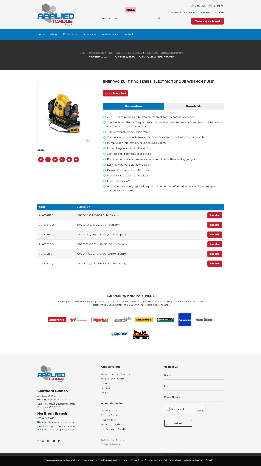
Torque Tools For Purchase (115, 374)
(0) (218, 6)
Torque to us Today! (207, 21)
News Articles (109, 34)
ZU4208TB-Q (46, 225)
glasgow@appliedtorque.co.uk (57, 422)
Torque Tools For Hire (113, 378)
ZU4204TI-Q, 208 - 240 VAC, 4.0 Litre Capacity (101, 254)
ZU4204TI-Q (46, 254)
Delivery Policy (109, 410)
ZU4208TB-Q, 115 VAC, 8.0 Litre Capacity (98, 225)
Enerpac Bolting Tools (125, 53)
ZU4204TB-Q (46, 215)
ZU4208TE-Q (46, 244)
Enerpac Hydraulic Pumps (165, 53)
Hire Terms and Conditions (115, 429)
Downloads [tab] (193, 106)
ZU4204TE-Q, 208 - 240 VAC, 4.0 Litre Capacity (102, 234)
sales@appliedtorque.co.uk (55, 399)
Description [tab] (133, 106)
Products (68, 34)
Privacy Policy (108, 420)
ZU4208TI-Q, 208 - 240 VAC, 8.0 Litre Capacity (101, 263)
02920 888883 (189, 12)
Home (41, 34)
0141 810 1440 (217, 12)
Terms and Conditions (112, 424)
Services (88, 34)
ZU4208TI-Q (46, 263)
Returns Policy (109, 415)
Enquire (215, 215)
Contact (128, 34)
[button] (41, 159)
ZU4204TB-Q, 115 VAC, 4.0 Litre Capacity (98, 215)
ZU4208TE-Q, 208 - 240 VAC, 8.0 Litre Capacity (102, 244)
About (54, 34)
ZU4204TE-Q (46, 234)
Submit (178, 423)
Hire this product (115, 93)
